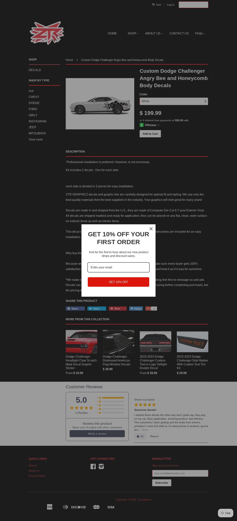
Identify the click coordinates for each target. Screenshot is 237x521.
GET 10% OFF (118, 282)
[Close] (151, 228)
